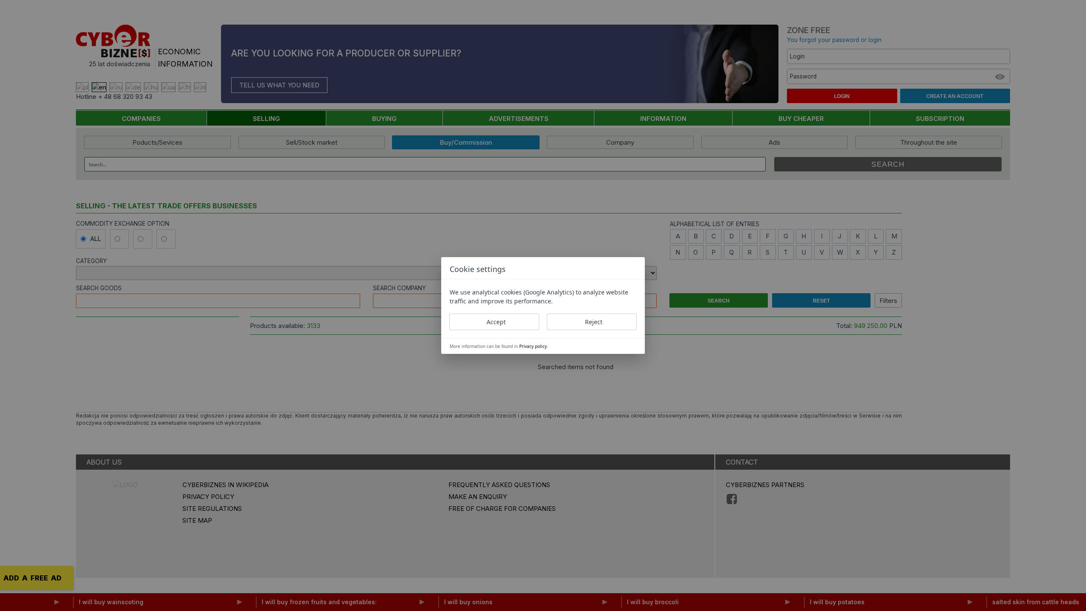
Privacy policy (533, 346)
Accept (496, 322)
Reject (593, 322)
